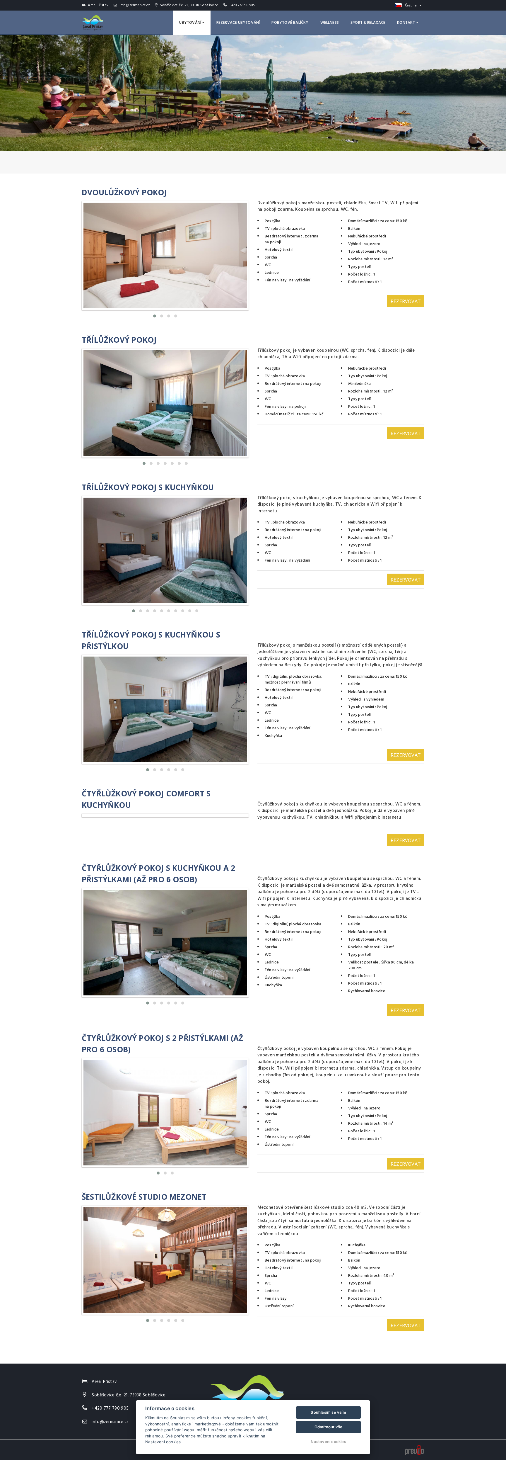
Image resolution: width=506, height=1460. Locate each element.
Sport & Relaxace (368, 23)
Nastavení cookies (328, 1441)
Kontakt (406, 23)
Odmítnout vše (328, 1427)
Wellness (329, 23)
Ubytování (190, 23)
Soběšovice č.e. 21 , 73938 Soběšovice (188, 5)
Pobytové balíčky (289, 23)
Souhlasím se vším (328, 1412)
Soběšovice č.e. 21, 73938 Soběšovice (128, 1395)
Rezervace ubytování (238, 23)
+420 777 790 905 (242, 5)
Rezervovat (406, 301)
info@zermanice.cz (134, 5)
